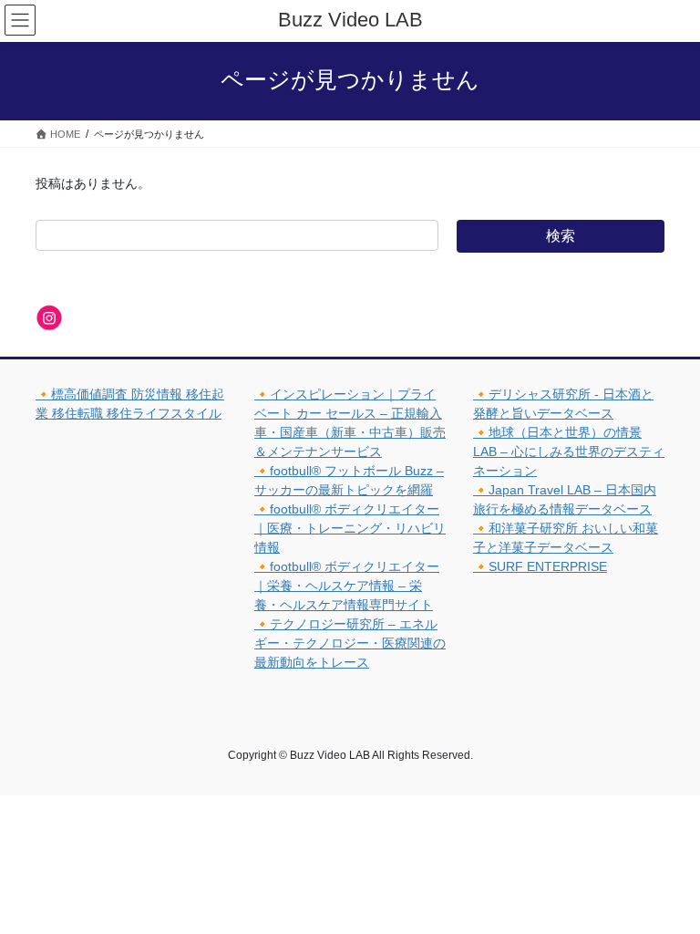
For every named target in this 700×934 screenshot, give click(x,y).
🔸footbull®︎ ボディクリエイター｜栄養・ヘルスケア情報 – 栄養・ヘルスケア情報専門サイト (346, 585)
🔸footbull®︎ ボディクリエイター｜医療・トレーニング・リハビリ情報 (350, 528)
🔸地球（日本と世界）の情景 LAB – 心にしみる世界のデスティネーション (568, 451)
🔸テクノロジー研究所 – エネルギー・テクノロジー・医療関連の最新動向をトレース (350, 643)
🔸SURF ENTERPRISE (540, 566)
